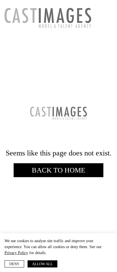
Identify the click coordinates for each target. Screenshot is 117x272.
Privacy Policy (16, 253)
